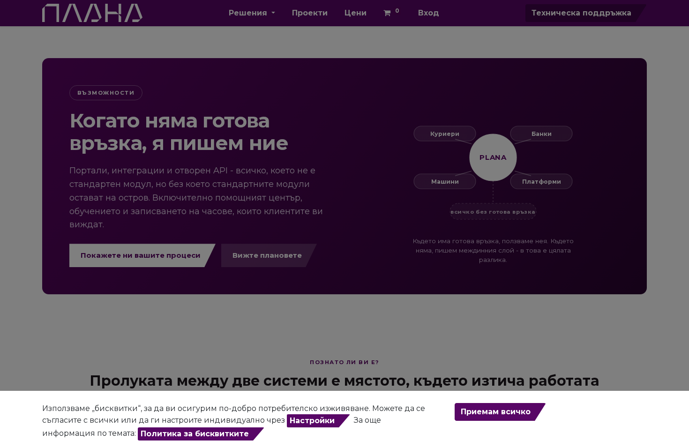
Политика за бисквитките (195, 433)
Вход (428, 12)
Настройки (312, 420)
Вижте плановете (267, 255)
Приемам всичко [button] (496, 411)
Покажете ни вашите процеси (141, 255)
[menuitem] (309, 13)
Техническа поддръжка (581, 12)
